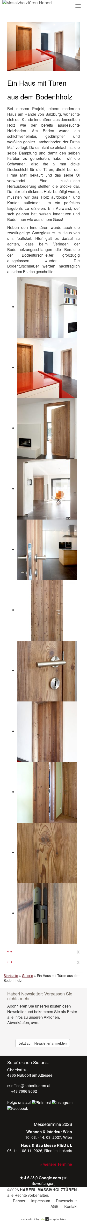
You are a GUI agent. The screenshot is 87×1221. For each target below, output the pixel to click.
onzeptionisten (53, 1219)
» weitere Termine (56, 1164)
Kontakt (70, 1206)
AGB (54, 1206)
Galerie (27, 975)
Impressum (40, 1201)
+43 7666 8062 (23, 1091)
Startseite (11, 975)
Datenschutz (66, 1201)
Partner (19, 1201)
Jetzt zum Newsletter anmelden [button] (43, 1043)
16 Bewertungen (49, 1180)
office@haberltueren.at (30, 1085)
